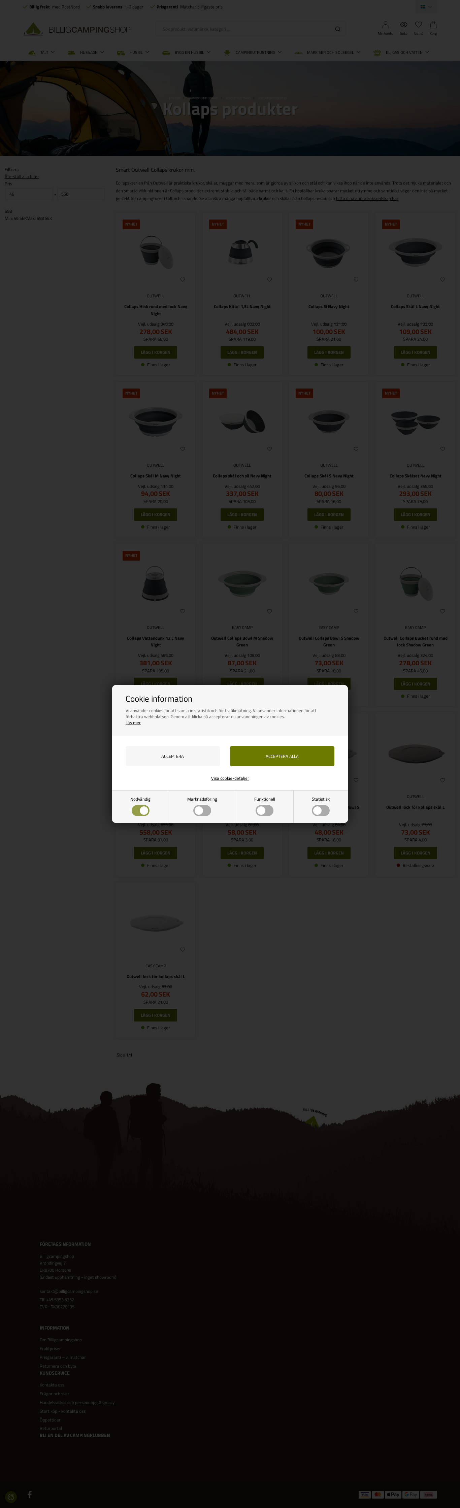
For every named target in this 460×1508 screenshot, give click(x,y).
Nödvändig (140, 799)
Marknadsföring (202, 799)
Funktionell (264, 799)
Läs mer (133, 722)
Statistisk (321, 799)
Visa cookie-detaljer (230, 778)
